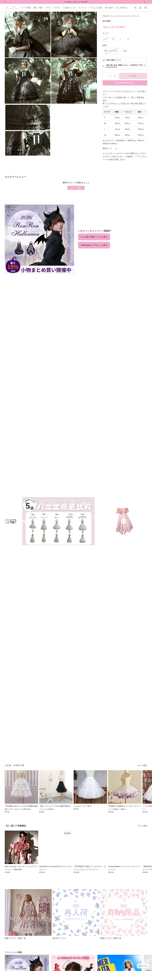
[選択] (34, 800)
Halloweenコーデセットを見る (94, 245)
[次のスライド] (144, 791)
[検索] (135, 7)
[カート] (145, 7)
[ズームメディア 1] (28, 34)
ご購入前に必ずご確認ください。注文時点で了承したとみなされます (125, 66)
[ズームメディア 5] (28, 130)
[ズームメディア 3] (28, 81)
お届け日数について (113, 60)
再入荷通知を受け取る (124, 83)
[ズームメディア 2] (74, 34)
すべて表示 (142, 765)
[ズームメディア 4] (74, 81)
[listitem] (121, 7)
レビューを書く (76, 188)
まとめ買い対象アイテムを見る (94, 237)
